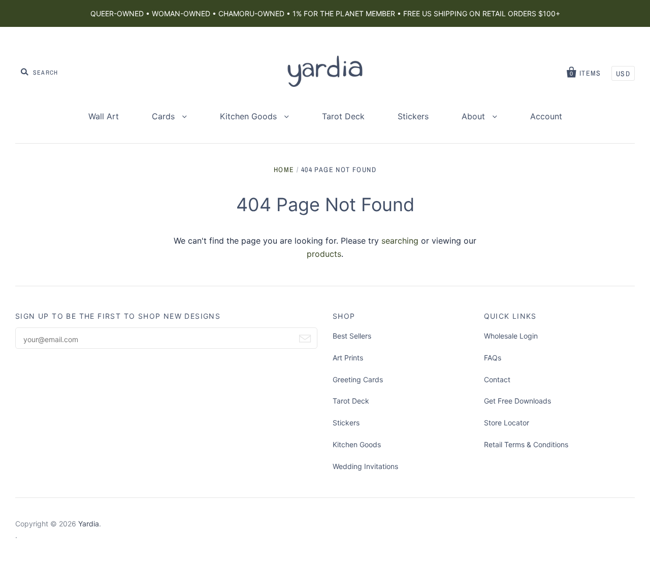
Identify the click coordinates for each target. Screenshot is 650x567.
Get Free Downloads (517, 400)
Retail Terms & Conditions (526, 444)
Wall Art (103, 116)
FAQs (492, 357)
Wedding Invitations (365, 466)
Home (284, 169)
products (324, 254)
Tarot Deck (343, 116)
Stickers (413, 116)
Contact (497, 379)
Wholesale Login (511, 335)
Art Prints (348, 357)
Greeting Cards (358, 379)
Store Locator (506, 422)
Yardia (88, 523)
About (475, 116)
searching (399, 241)
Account (546, 116)
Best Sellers (352, 335)
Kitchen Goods (249, 116)
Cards (164, 116)
